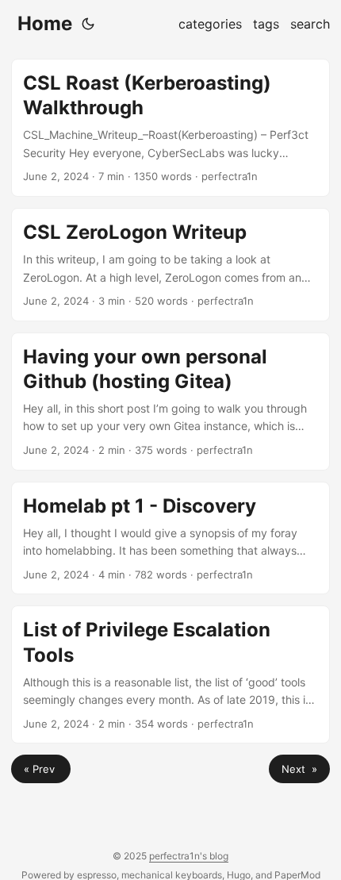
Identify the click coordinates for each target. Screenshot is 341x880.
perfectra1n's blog (188, 856)
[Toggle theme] (88, 24)
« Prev (41, 769)
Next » (299, 769)
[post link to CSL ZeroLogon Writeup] (170, 265)
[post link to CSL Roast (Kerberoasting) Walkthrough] (170, 128)
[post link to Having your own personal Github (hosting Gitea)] (170, 401)
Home (44, 23)
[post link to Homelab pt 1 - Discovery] (170, 538)
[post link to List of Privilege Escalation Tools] (170, 674)
